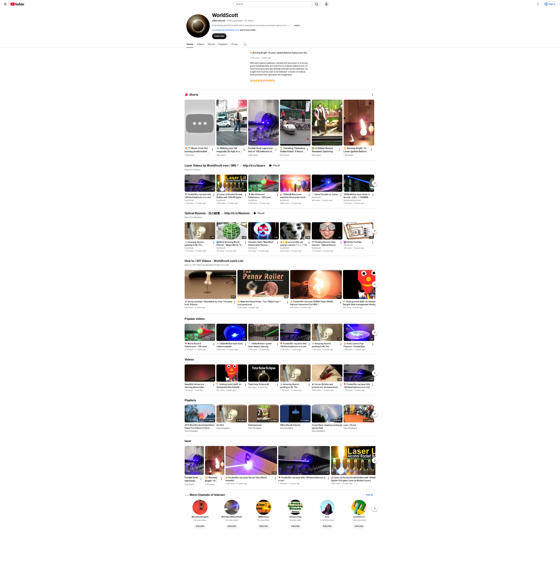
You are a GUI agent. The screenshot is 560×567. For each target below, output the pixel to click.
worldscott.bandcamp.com (226, 30)
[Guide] (5, 4)
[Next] (375, 183)
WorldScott (189, 200)
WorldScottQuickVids (352, 200)
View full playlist (191, 431)
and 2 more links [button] (248, 30)
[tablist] (280, 44)
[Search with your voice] (326, 4)
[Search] (316, 4)
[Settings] (538, 4)
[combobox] (273, 4)
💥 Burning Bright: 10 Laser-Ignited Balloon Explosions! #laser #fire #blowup (279, 53)
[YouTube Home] (17, 4)
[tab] (189, 44)
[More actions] (372, 95)
